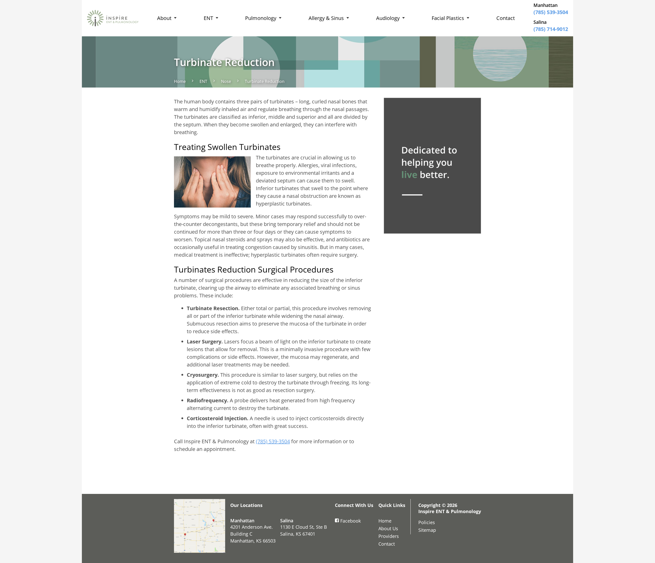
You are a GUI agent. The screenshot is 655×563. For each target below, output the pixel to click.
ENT (208, 18)
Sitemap (427, 530)
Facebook (350, 521)
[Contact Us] (199, 526)
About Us (388, 528)
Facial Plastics (448, 18)
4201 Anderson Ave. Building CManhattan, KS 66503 (253, 534)
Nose (226, 81)
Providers (388, 536)
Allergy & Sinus (326, 18)
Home (180, 81)
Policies (426, 522)
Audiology (388, 18)
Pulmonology (260, 18)
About (164, 18)
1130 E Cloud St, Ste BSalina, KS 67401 (303, 530)
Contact (505, 18)
